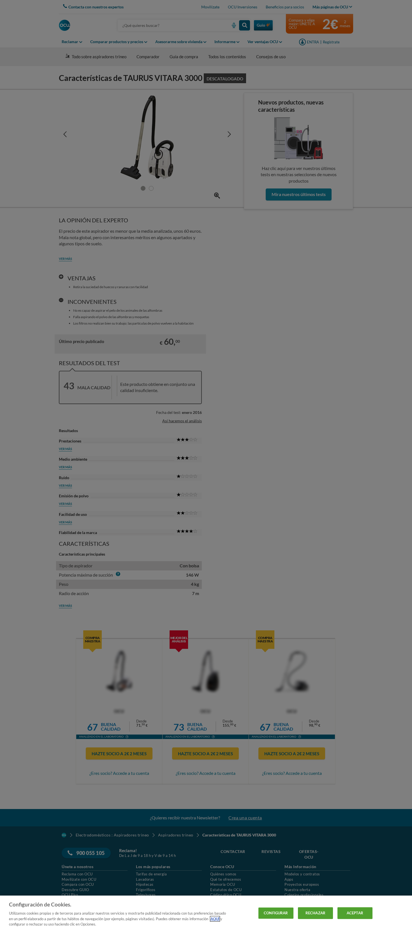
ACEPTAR (355, 913)
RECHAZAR (315, 913)
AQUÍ (214, 919)
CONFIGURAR (276, 913)
